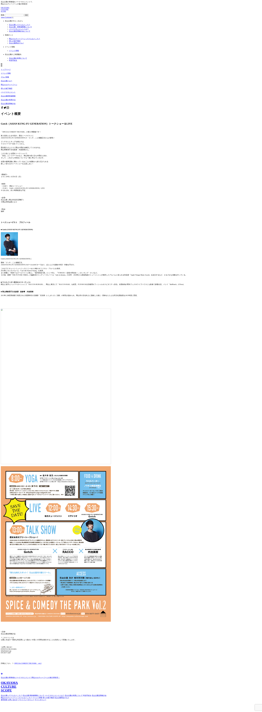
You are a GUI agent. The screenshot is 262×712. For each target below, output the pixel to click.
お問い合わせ (13, 700)
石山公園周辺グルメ (61, 697)
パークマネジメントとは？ (54, 695)
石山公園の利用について (18, 58)
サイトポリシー (40, 700)
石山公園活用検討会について (19, 31)
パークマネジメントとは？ (19, 29)
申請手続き (13, 60)
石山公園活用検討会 (99, 695)
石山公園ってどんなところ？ (19, 25)
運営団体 (4, 700)
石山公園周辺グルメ (16, 43)
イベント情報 (37, 697)
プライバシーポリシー (26, 700)
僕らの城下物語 (14, 41)
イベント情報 (14, 51)
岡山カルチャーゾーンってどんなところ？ (24, 39)
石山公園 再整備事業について (20, 27)
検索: (3, 15)
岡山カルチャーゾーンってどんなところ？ (16, 697)
